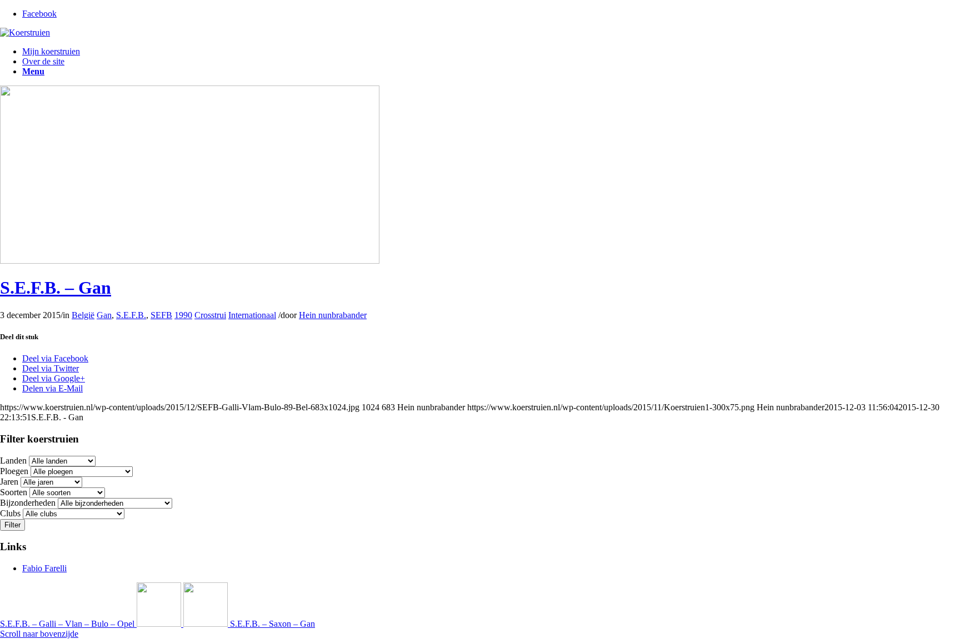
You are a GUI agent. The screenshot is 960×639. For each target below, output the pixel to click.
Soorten (13, 492)
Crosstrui (210, 315)
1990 (183, 315)
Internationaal (252, 315)
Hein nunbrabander (333, 315)
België (83, 315)
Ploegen (14, 471)
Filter (12, 525)
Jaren (9, 481)
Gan (104, 315)
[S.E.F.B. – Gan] (189, 260)
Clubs (10, 513)
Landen (13, 460)
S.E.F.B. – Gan (55, 288)
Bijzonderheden (28, 502)
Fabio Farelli (44, 568)
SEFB (161, 315)
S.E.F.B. (131, 315)
